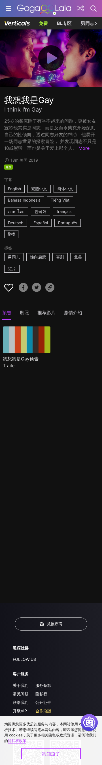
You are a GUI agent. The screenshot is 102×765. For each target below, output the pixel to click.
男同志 (87, 23)
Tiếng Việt (60, 200)
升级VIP (20, 710)
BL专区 (64, 23)
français (64, 211)
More (84, 148)
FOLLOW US (24, 659)
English (14, 188)
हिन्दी (11, 234)
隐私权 (41, 693)
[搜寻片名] (94, 8)
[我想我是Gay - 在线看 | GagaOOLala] (44, 8)
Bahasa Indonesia (24, 200)
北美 (78, 257)
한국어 (40, 211)
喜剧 (60, 257)
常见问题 (21, 693)
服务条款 (43, 685)
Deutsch (15, 222)
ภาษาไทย (16, 211)
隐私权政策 (17, 740)
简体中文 (65, 188)
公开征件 (43, 702)
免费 (43, 23)
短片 (12, 268)
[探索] (80, 8)
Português (67, 222)
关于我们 (21, 685)
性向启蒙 (38, 257)
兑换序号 (55, 623)
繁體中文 (39, 188)
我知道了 (51, 754)
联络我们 (21, 702)
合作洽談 (43, 710)
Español (40, 222)
